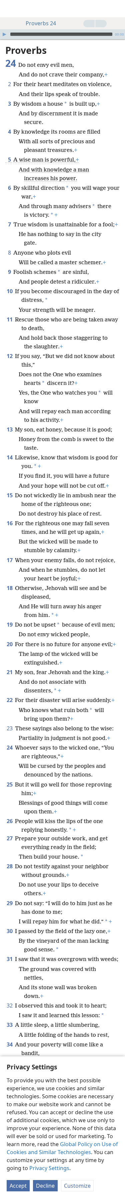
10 (10, 291)
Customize (77, 1185)
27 (10, 838)
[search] (116, 8)
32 (10, 1005)
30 (10, 931)
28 (10, 866)
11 (10, 319)
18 (10, 588)
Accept (18, 1185)
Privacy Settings (49, 1168)
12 (10, 356)
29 (10, 903)
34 (10, 1044)
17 (10, 560)
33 (10, 1024)
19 (10, 624)
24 (10, 747)
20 (10, 644)
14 (10, 457)
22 (10, 700)
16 (10, 523)
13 (10, 429)
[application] (62, 34)
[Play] (4, 34)
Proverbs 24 (41, 23)
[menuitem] (10, 8)
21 (10, 672)
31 (10, 959)
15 (10, 495)
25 (10, 784)
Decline (45, 1185)
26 (10, 821)
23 (10, 728)
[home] (10, 8)
